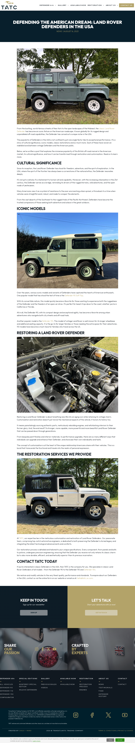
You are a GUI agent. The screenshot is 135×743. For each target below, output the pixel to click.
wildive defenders (28, 690)
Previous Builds (49, 684)
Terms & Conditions (107, 730)
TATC (21, 538)
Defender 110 (47, 321)
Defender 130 (89, 569)
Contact (122, 679)
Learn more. (36, 741)
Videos (44, 688)
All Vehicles (6, 684)
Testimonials (106, 688)
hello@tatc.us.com (85, 578)
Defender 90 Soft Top (74, 295)
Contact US (126, 5)
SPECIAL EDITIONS (28, 679)
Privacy (121, 730)
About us (104, 679)
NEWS (101, 684)
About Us (111, 5)
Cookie (129, 730)
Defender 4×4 (47, 5)
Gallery (62, 5)
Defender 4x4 (7, 679)
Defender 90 (6, 688)
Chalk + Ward (25, 730)
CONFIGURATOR (7, 697)
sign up (34, 613)
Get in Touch (101, 613)
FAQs (101, 691)
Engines (83, 690)
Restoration (95, 5)
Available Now (78, 5)
